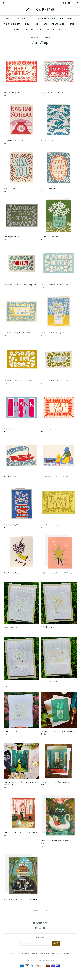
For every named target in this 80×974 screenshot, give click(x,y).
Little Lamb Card (10, 731)
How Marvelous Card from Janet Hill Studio (21, 899)
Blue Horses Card (48, 140)
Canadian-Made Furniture (46, 18)
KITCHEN (72, 24)
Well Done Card (10, 477)
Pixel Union (39, 960)
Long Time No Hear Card (13, 140)
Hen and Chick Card (49, 681)
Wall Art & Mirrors (58, 24)
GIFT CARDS (29, 29)
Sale (32, 18)
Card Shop (50, 29)
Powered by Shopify (48, 960)
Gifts (45, 24)
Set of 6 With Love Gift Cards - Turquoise (20, 284)
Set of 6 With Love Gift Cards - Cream (55, 381)
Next (46, 910)
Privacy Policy (45, 953)
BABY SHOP (17, 29)
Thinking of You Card (12, 236)
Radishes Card (9, 683)
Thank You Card (10, 429)
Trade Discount (55, 953)
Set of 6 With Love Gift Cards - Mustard (19, 381)
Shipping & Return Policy (32, 953)
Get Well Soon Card (48, 188)
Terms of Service (66, 953)
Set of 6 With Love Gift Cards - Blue (54, 284)
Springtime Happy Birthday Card (17, 333)
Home (31, 37)
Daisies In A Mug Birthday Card (53, 333)
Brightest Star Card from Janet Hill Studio (57, 573)
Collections (39, 37)
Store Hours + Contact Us (16, 953)
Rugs (36, 24)
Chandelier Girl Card (12, 573)
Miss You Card (9, 188)
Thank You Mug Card (12, 525)
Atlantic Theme (30, 960)
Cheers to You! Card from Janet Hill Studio (20, 832)
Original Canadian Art (66, 18)
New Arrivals (9, 18)
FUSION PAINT (62, 29)
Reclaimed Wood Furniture (12, 24)
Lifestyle (40, 29)
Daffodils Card (46, 627)
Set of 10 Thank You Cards (51, 525)
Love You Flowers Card (50, 236)
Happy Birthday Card (12, 92)
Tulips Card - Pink (11, 627)
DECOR (27, 24)
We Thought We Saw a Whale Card (54, 477)
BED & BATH (21, 18)
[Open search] (3, 3)
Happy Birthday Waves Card (52, 92)
